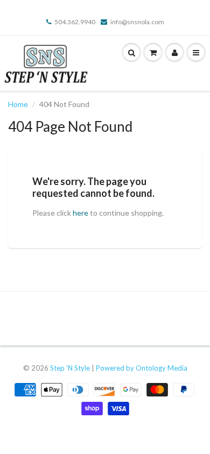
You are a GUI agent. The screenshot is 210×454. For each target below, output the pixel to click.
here (80, 212)
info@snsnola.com (137, 22)
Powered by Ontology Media (141, 368)
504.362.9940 (74, 22)
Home (18, 104)
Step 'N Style (71, 368)
